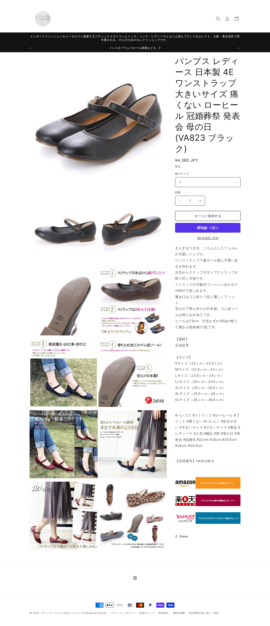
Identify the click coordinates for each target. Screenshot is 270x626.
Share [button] (183, 536)
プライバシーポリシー (123, 612)
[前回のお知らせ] (31, 48)
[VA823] (207, 488)
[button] (218, 18)
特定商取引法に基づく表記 (204, 612)
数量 (178, 192)
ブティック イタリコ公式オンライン (61, 612)
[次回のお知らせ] (239, 48)
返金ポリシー (147, 612)
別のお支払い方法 (207, 237)
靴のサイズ (182, 173)
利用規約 (164, 612)
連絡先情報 (179, 612)
